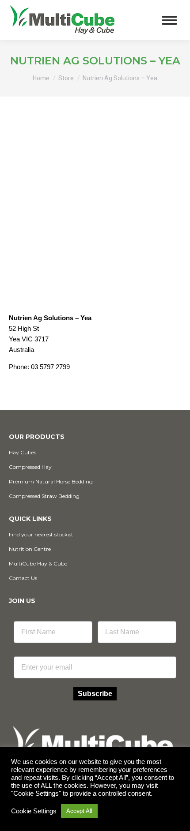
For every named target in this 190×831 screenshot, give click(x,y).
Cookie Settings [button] (34, 811)
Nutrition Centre (30, 549)
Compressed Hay (30, 467)
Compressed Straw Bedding (44, 496)
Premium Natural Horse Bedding (51, 481)
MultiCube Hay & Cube (38, 563)
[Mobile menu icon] (169, 20)
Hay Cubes (22, 452)
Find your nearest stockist (41, 534)
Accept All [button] (79, 811)
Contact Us (23, 578)
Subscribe (95, 693)
